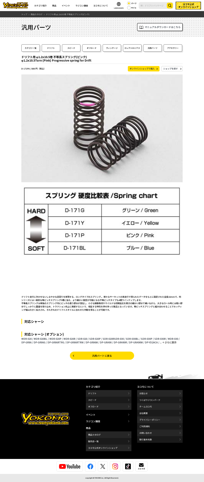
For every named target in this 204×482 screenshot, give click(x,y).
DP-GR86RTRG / (56, 342)
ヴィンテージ (112, 48)
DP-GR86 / (27, 342)
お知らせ (143, 393)
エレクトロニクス (132, 48)
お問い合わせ (145, 432)
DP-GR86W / (92, 342)
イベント (66, 5)
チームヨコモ (145, 406)
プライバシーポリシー (149, 419)
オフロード (91, 48)
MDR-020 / (27, 338)
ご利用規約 (144, 426)
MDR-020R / (70, 338)
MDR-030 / (174, 338)
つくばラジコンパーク (149, 399)
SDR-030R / (160, 338)
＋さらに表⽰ (169, 342)
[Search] (170, 5)
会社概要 (143, 413)
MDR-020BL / (41, 338)
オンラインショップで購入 (142, 68)
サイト (133, 7)
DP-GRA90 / (106, 342)
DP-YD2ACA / (152, 342)
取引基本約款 (145, 439)
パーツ (133, 3)
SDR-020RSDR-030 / (114, 338)
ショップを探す (170, 68)
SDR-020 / (83, 338)
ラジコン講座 (81, 5)
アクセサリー (173, 48)
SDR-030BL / (133, 338)
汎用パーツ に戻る (102, 355)
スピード (71, 48)
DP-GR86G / (40, 342)
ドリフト (51, 48)
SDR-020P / (95, 338)
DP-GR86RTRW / (75, 342)
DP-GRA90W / (136, 342)
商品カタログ (94, 434)
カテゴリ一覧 (30, 48)
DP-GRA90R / (121, 342)
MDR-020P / (56, 338)
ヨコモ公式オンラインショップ (102, 447)
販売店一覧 (93, 441)
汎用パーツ (152, 48)
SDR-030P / (147, 338)
